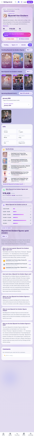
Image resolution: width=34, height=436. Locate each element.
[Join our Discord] (18, 2)
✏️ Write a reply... (8, 355)
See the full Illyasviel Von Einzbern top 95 (13, 184)
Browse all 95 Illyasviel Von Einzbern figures (14, 34)
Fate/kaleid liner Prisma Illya (13, 9)
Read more (5, 26)
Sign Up (30, 2)
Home (4, 9)
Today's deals (10, 39)
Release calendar (25, 39)
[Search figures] (15, 2)
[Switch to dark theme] (21, 2)
